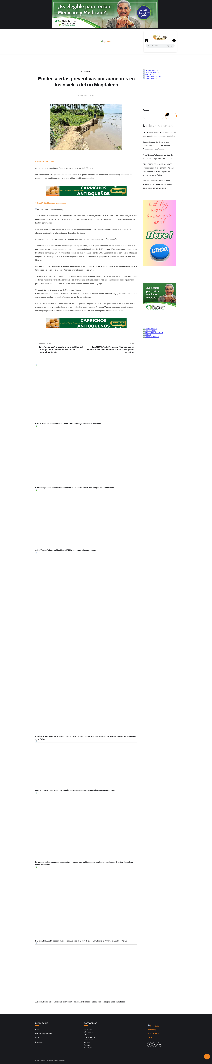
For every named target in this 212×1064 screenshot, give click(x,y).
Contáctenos (39, 1038)
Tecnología (88, 1048)
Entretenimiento (89, 1037)
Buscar (146, 110)
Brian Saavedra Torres (44, 162)
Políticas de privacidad (43, 1033)
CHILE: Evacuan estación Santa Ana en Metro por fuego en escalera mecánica (68, 424)
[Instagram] (159, 1044)
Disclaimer (39, 1042)
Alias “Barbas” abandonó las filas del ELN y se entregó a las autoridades (65, 550)
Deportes (87, 1045)
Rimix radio (39, 1060)
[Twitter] (154, 1044)
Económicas (88, 1040)
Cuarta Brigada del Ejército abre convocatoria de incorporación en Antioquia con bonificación (74, 488)
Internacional (88, 1032)
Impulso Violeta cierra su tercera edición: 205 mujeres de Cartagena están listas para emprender (75, 790)
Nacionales (86, 71)
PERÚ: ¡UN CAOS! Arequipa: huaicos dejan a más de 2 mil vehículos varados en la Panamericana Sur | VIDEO (81, 941)
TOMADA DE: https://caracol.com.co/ (50, 203)
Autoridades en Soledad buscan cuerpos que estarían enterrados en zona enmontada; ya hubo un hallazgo (80, 1002)
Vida (85, 1034)
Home (37, 1029)
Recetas (87, 1042)
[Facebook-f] (149, 1044)
